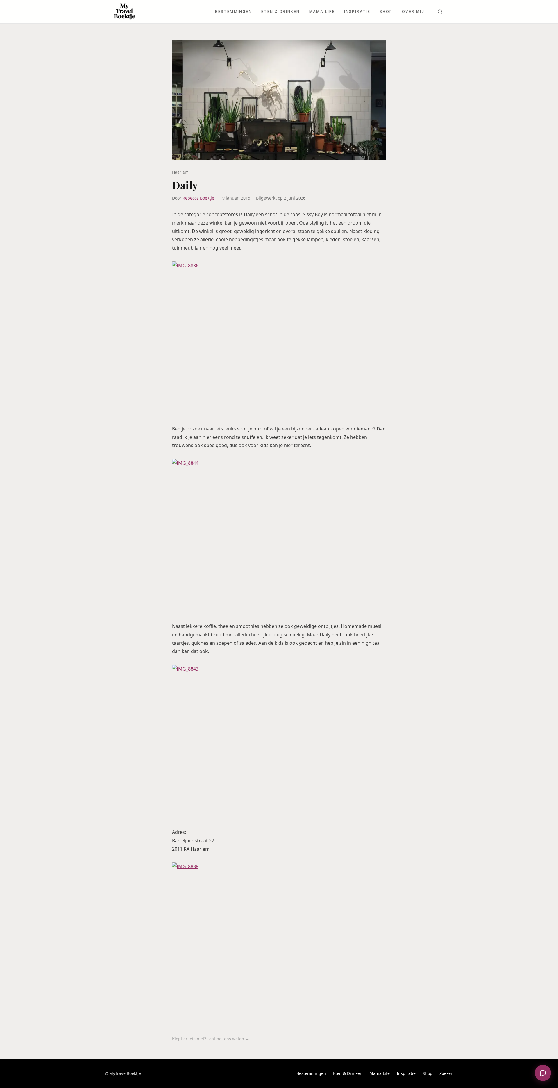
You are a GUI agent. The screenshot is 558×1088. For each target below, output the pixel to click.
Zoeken (446, 1073)
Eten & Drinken (280, 11)
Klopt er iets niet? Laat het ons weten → (210, 1038)
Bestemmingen (233, 11)
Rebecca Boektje (198, 198)
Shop (386, 11)
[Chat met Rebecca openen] (543, 1073)
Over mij (413, 11)
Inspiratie (357, 11)
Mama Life (322, 11)
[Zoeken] (440, 11)
